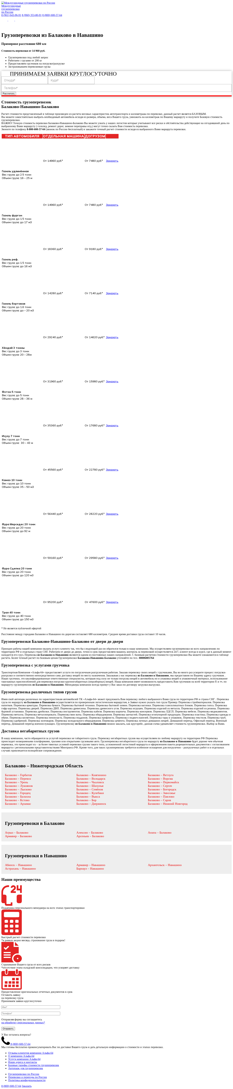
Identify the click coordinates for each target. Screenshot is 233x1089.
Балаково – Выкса (88, 796)
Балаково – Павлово (161, 796)
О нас (16, 25)
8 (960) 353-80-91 (32, 15)
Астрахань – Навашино (20, 868)
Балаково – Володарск (90, 778)
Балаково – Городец (18, 793)
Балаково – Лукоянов (19, 785)
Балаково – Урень (16, 782)
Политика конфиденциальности (27, 1080)
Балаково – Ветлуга (160, 775)
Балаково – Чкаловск (90, 782)
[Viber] (11, 19)
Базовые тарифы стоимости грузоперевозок (33, 1065)
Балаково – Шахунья (89, 785)
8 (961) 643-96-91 (11, 15)
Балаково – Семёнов (89, 789)
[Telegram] (18, 19)
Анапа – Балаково (159, 832)
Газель (92, 25)
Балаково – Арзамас (18, 803)
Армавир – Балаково (18, 836)
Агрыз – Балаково (16, 832)
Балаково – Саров (159, 800)
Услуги (31, 25)
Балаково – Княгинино (91, 775)
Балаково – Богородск (162, 789)
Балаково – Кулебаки (90, 793)
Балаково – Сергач (160, 785)
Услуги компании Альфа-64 (24, 1059)
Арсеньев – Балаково (90, 836)
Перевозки (53, 25)
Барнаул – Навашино (90, 868)
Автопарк (74, 25)
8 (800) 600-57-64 (52, 15)
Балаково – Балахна (18, 796)
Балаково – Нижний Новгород (167, 803)
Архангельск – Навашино (165, 865)
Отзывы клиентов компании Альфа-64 (30, 1052)
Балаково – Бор (86, 800)
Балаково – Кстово (17, 800)
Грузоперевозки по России (23, 1074)
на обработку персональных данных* (23, 1022)
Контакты (148, 25)
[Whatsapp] (4, 19)
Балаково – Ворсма (160, 778)
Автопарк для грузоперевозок (25, 1068)
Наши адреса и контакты (22, 1062)
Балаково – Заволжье (161, 793)
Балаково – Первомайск (163, 782)
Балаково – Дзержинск (91, 803)
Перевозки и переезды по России (27, 1077)
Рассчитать (9, 93)
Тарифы (129, 25)
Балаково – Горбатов (18, 775)
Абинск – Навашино (18, 865)
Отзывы (112, 25)
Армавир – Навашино (90, 865)
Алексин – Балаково (89, 832)
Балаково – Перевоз (18, 778)
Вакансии (168, 25)
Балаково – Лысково (18, 789)
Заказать (112, 160)
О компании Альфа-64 (21, 1056)
